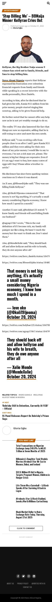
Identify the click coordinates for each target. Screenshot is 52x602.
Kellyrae (38, 395)
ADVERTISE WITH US (38, 583)
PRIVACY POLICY (22, 583)
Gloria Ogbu (17, 28)
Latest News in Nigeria (14, 397)
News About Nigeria (13, 80)
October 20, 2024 (21, 317)
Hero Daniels (26, 395)
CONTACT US (27, 587)
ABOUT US (10, 583)
